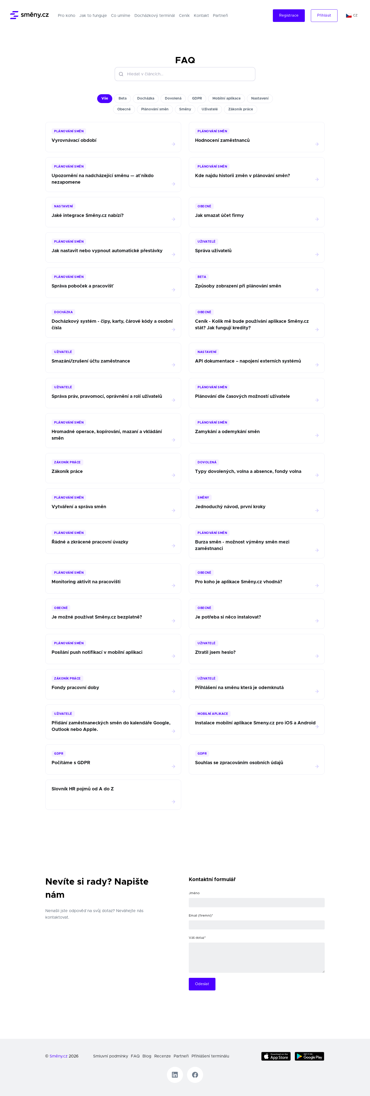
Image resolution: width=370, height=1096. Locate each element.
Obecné (124, 109)
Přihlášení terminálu (210, 1056)
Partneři (220, 16)
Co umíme (120, 16)
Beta (123, 98)
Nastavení (260, 98)
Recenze (162, 1056)
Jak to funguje (93, 16)
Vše (104, 98)
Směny (185, 109)
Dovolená (173, 98)
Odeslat (202, 984)
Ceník (184, 16)
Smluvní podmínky (110, 1056)
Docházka (145, 98)
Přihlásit (324, 15)
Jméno (194, 893)
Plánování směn (155, 109)
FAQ (135, 1056)
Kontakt (201, 16)
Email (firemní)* (201, 915)
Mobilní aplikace (226, 98)
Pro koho (67, 15)
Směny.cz (58, 1056)
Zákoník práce (240, 109)
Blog (146, 1056)
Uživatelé (210, 109)
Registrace (289, 15)
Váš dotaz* (197, 938)
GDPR (197, 98)
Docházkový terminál (154, 16)
